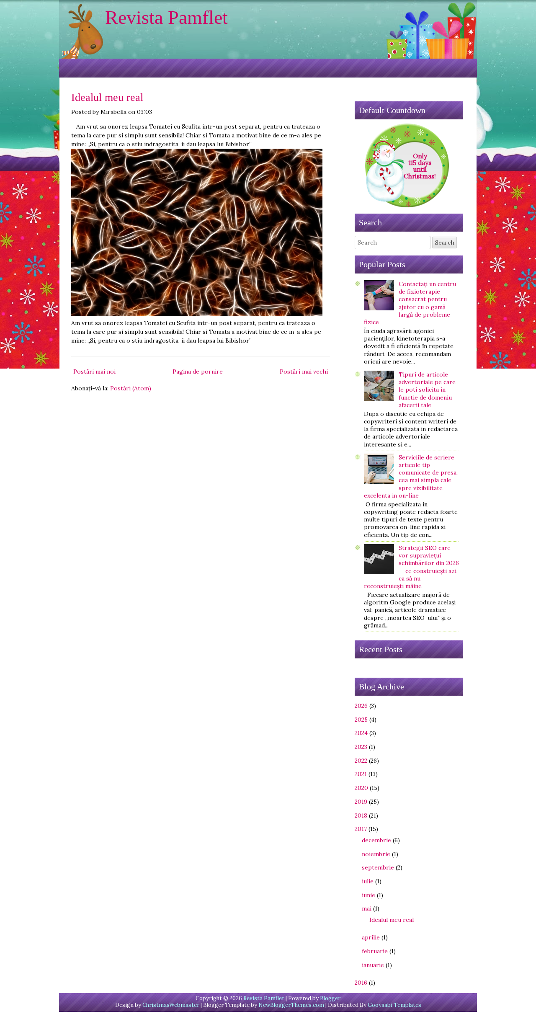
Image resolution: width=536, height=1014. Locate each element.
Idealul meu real (107, 97)
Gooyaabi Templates (394, 1005)
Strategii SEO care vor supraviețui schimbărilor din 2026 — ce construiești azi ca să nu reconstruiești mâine (411, 567)
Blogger (330, 998)
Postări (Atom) (130, 388)
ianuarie (373, 965)
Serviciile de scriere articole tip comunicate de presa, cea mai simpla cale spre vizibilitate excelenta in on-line (411, 476)
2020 (361, 788)
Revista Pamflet (166, 17)
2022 (361, 760)
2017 (361, 829)
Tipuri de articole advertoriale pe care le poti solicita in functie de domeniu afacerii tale (427, 390)
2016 (361, 982)
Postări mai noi (94, 371)
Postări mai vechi (304, 371)
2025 (361, 719)
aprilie (371, 937)
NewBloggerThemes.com (291, 1005)
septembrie (378, 867)
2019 (361, 801)
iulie (368, 881)
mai (366, 908)
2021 (361, 774)
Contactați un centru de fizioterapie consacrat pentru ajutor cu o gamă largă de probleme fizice (410, 303)
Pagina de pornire (198, 371)
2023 (361, 747)
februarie (375, 951)
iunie (368, 895)
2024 (361, 733)
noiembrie (376, 854)
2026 (361, 706)
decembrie (376, 840)
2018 (361, 815)
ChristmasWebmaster (170, 1005)
